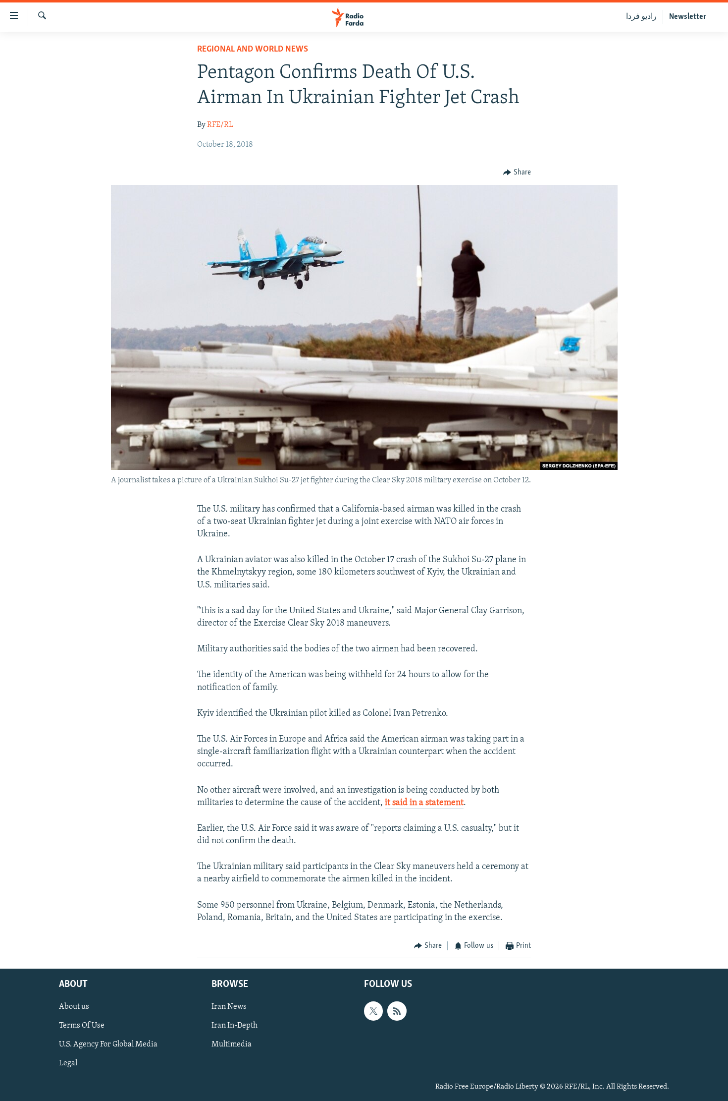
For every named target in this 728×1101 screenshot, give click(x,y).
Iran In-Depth (234, 1026)
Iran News (229, 1007)
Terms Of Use (81, 1026)
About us (74, 1007)
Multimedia (231, 1044)
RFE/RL (220, 125)
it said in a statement (424, 803)
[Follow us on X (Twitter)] (373, 1010)
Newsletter (687, 17)
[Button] (517, 172)
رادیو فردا (641, 17)
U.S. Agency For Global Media (108, 1044)
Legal (68, 1063)
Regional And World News (252, 49)
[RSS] (396, 1010)
